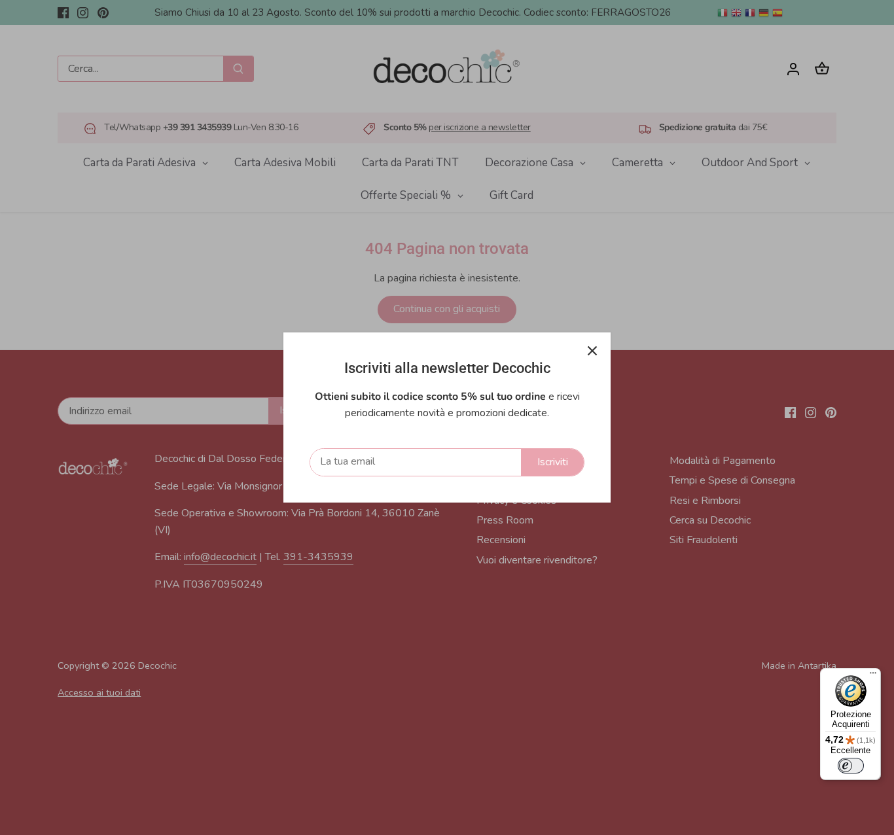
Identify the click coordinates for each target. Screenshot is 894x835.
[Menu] (873, 676)
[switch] (851, 765)
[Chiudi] (592, 350)
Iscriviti (552, 462)
